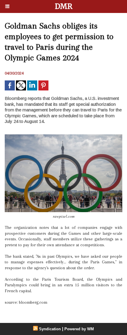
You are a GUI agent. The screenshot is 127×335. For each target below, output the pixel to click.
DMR (63, 6)
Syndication (50, 329)
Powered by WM (79, 329)
